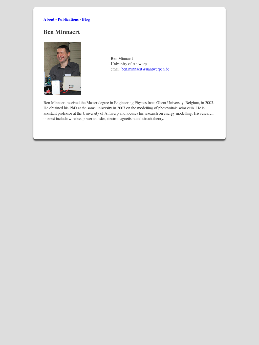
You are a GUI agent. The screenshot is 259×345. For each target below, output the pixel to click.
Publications (68, 19)
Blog (86, 19)
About (49, 19)
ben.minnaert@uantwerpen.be (145, 68)
